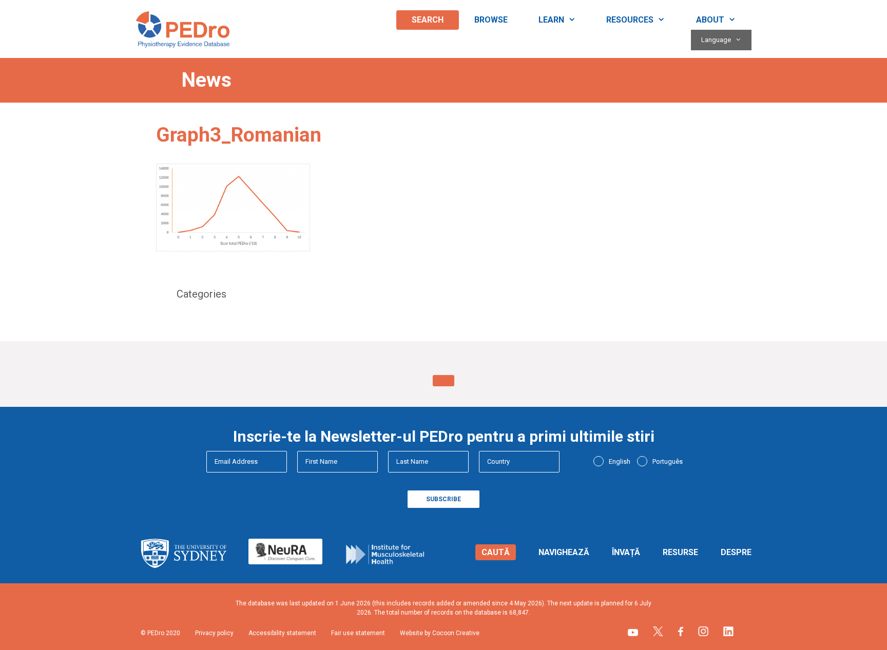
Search (428, 20)
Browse (491, 20)
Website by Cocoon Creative (439, 633)
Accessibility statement (282, 633)
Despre (736, 552)
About (710, 20)
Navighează (563, 552)
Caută (495, 552)
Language (716, 40)
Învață (626, 552)
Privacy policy (214, 633)
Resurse (680, 552)
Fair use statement (358, 633)
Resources (629, 20)
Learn (551, 20)
